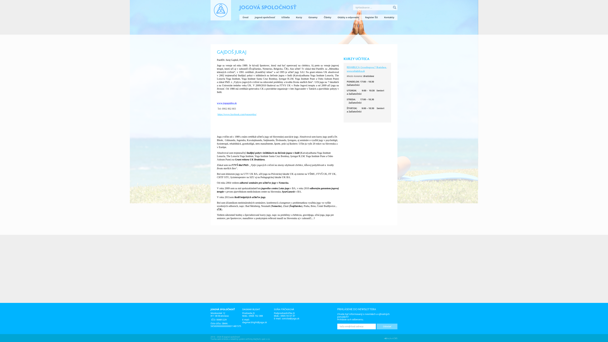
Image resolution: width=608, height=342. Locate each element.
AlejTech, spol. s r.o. (261, 339)
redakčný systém (237, 339)
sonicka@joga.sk (290, 318)
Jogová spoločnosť (268, 7)
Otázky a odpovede (348, 17)
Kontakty (389, 17)
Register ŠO (371, 17)
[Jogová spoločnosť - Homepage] (221, 10)
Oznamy (312, 17)
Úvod (245, 17)
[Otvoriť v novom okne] (390, 338)
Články (327, 17)
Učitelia (285, 17)
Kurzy (299, 17)
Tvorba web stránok (219, 339)
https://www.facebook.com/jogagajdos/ (237, 114)
